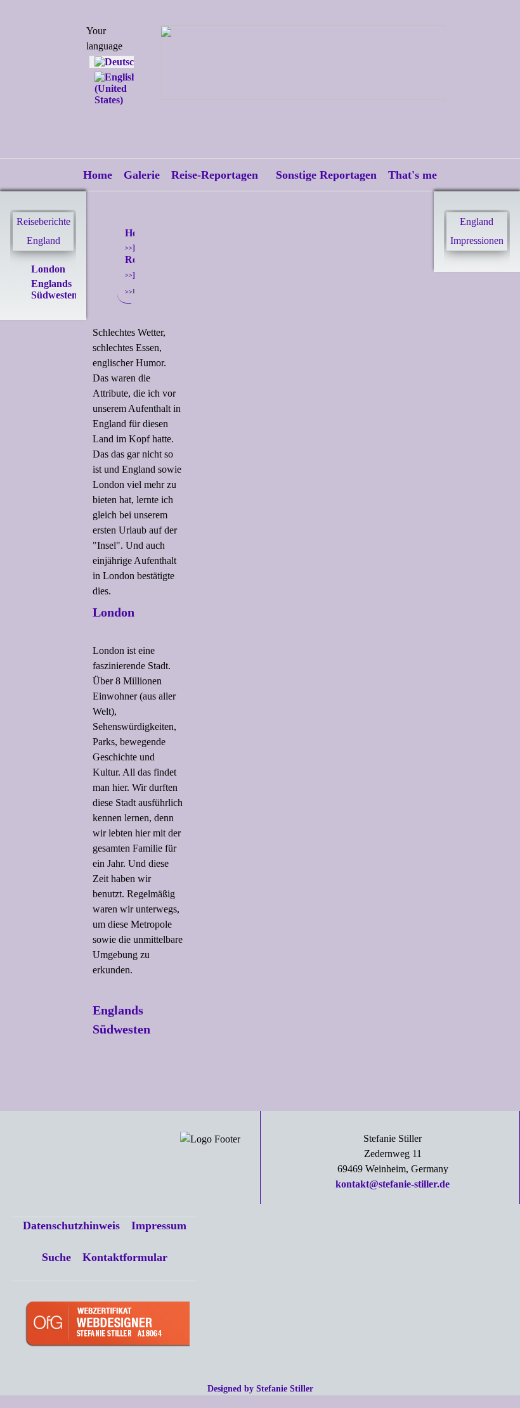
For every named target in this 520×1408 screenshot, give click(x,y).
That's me (412, 175)
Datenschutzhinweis (71, 1225)
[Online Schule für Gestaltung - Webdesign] (107, 1324)
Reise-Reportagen (214, 175)
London (48, 269)
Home (97, 175)
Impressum (158, 1225)
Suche (56, 1257)
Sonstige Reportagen (326, 175)
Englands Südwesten (54, 289)
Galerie (142, 175)
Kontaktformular (124, 1257)
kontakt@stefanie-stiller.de (392, 1184)
